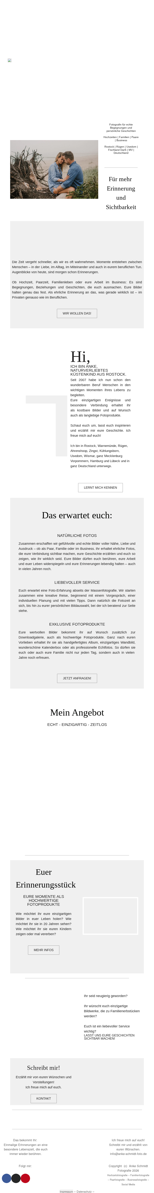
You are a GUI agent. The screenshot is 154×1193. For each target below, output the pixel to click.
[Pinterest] (25, 1178)
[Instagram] (16, 1178)
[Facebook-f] (6, 1178)
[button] (141, 60)
